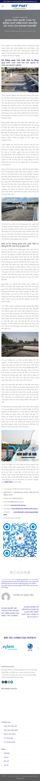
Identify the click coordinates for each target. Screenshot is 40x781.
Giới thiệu (7, 753)
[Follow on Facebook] (3, 682)
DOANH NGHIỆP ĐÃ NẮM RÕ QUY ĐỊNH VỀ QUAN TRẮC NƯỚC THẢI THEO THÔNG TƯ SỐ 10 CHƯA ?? (30, 612)
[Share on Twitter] (18, 572)
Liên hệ (6, 765)
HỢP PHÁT (26, 585)
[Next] (38, 648)
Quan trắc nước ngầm (11, 730)
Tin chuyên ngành (9, 742)
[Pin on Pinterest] (25, 572)
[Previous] (2, 648)
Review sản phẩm (10, 734)
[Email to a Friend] (21, 572)
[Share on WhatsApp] (11, 572)
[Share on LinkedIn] (28, 572)
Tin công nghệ (8, 738)
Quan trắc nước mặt (10, 726)
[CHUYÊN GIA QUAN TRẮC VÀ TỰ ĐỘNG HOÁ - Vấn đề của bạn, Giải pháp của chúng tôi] (20, 6)
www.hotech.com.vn (18, 505)
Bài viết (6, 761)
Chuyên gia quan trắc (20, 17)
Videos (6, 757)
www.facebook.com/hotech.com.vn (24, 509)
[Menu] (2, 6)
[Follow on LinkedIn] (11, 682)
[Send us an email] (5, 682)
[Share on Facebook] (14, 572)
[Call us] (8, 682)
